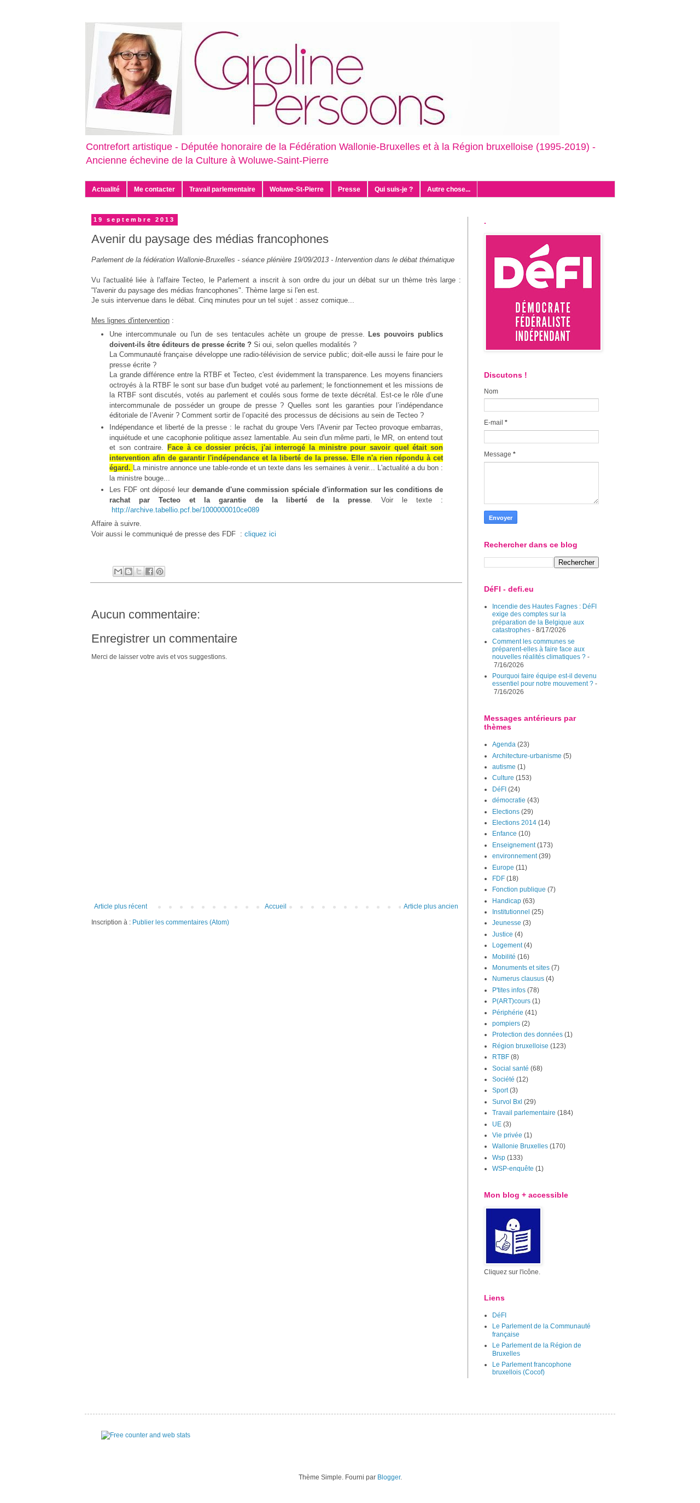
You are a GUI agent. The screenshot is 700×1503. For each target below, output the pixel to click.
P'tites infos (509, 990)
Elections (506, 812)
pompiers (506, 1023)
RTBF (500, 1057)
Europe (503, 867)
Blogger (388, 1477)
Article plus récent (120, 906)
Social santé (510, 1068)
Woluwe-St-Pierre (297, 189)
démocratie (509, 800)
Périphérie (507, 1012)
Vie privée (507, 1135)
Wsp (498, 1157)
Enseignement (513, 845)
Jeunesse (506, 923)
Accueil (276, 906)
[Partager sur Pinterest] (159, 571)
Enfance (504, 833)
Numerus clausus (518, 978)
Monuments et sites (521, 968)
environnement (514, 856)
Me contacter (154, 189)
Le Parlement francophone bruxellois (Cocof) (531, 1368)
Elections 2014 (514, 822)
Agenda (504, 744)
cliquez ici (260, 534)
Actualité (106, 189)
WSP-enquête (513, 1168)
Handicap (506, 901)
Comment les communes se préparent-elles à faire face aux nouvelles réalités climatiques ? (539, 649)
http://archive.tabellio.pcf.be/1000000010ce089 (185, 510)
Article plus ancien (431, 906)
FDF (498, 878)
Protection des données (527, 1034)
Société (503, 1079)
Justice (502, 934)
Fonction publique (519, 889)
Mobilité (504, 957)
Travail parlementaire (222, 189)
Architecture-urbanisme (527, 756)
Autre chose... (448, 189)
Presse (349, 189)
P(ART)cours (511, 1001)
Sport (500, 1090)
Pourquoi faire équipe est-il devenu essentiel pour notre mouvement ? (544, 679)
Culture (503, 778)
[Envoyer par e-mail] (118, 571)
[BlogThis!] (128, 571)
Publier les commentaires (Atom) (180, 922)
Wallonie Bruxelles (520, 1146)
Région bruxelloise (520, 1046)
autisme (504, 767)
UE (496, 1124)
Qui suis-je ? (394, 189)
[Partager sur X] (138, 571)
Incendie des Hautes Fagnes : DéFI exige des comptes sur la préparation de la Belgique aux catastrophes (544, 618)
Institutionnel (511, 912)
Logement (507, 945)
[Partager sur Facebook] (149, 571)
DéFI (499, 789)
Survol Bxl (507, 1102)
